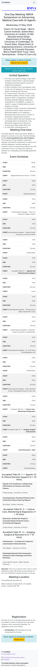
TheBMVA (6, 659)
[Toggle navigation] (34, 2)
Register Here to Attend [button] (19, 63)
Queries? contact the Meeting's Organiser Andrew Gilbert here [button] (19, 70)
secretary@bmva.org (8, 654)
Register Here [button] (19, 639)
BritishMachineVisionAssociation (14, 657)
